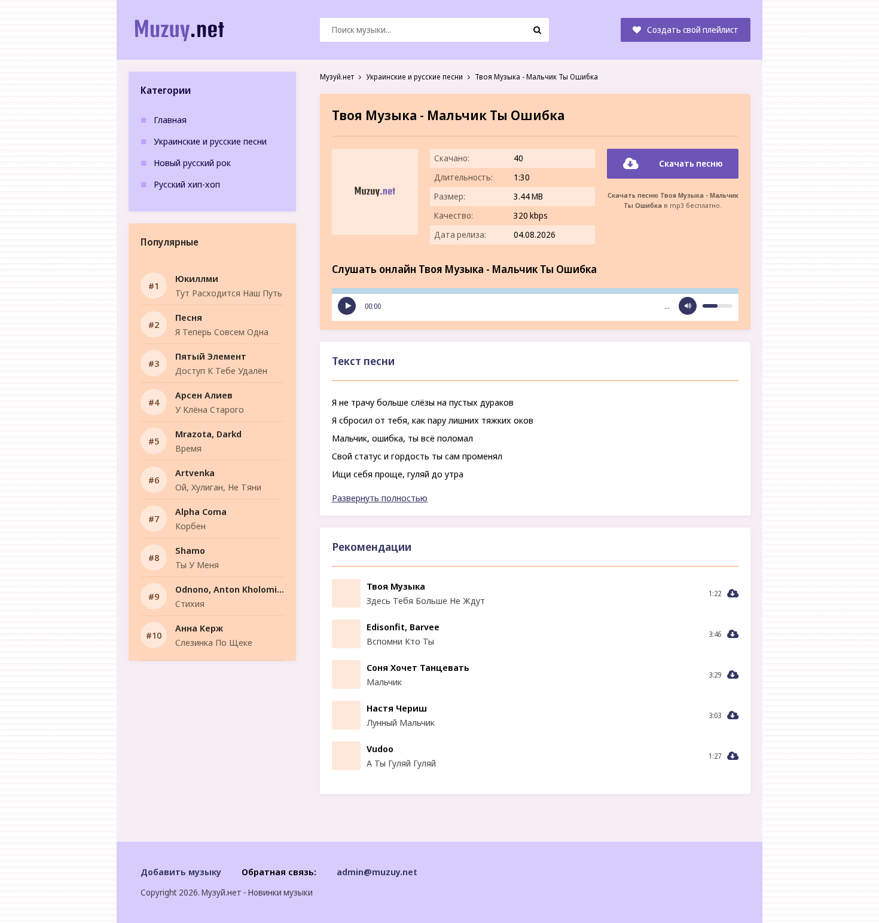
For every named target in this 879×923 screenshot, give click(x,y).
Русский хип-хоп (187, 184)
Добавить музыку (181, 872)
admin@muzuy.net (377, 872)
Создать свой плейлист (692, 29)
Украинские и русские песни (210, 141)
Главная (170, 119)
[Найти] (537, 30)
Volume (688, 306)
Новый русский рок (192, 162)
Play (347, 306)
